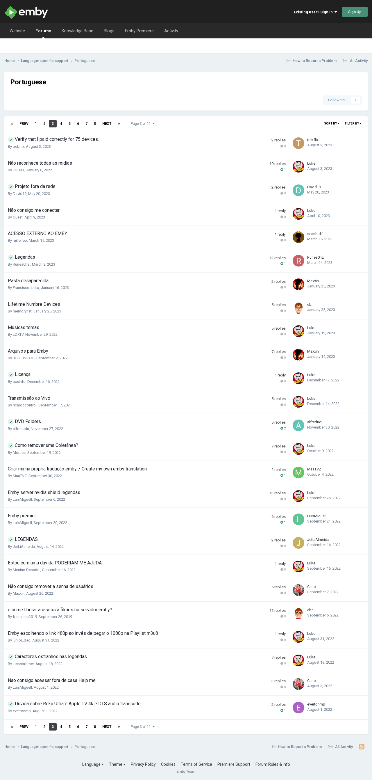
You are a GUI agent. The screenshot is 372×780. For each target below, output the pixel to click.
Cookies (168, 764)
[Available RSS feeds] (362, 747)
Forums (43, 30)
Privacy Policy (143, 764)
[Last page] (119, 123)
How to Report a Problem (315, 60)
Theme (116, 764)
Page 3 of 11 (142, 124)
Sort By (330, 123)
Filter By (352, 123)
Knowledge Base (77, 30)
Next (106, 124)
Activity (171, 30)
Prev (23, 124)
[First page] (12, 123)
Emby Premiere (139, 30)
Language (91, 764)
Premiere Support (233, 764)
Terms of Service (196, 764)
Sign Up (355, 12)
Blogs (109, 30)
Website (17, 30)
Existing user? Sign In (314, 12)
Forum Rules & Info (272, 764)
